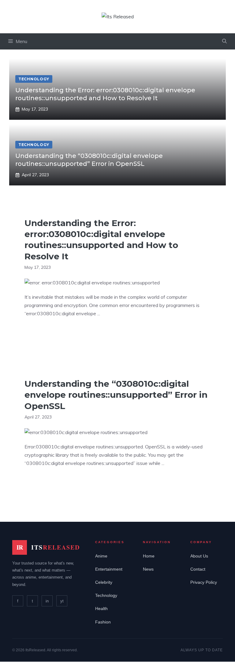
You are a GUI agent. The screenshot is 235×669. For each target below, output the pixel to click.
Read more (42, 333)
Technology (106, 595)
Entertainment (108, 569)
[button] (224, 41)
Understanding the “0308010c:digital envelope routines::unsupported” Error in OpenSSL (115, 394)
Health (101, 608)
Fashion (103, 622)
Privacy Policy (203, 582)
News (148, 569)
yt (62, 601)
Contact (197, 569)
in (47, 601)
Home (149, 556)
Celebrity (103, 582)
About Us (199, 556)
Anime (101, 556)
